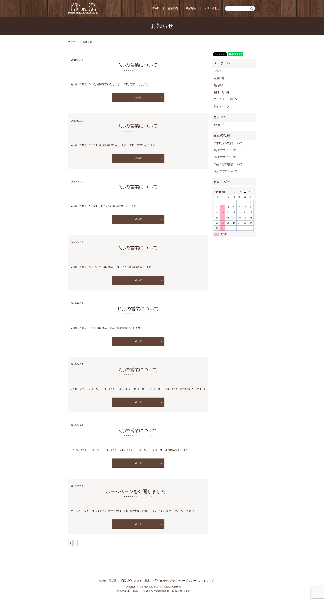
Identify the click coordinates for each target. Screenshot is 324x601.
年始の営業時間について (228, 164)
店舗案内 (172, 8)
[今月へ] (245, 192)
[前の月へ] (239, 192)
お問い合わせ (212, 8)
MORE (138, 97)
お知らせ (219, 125)
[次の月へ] (251, 192)
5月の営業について (138, 64)
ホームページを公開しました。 (138, 491)
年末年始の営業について (228, 143)
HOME (156, 8)
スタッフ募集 (142, 580)
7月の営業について (140, 369)
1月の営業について (138, 125)
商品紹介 (191, 8)
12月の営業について (225, 171)
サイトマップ (221, 106)
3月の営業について (225, 150)
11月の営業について (138, 308)
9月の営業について (138, 186)
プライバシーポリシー (227, 99)
